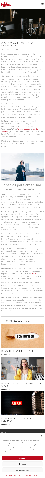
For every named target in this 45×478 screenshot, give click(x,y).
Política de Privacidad (25, 475)
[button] (42, 436)
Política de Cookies (11, 475)
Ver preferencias (22, 470)
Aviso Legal (35, 475)
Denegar (22, 464)
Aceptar (22, 458)
